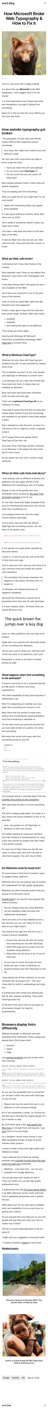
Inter (4, 1131)
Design (6, 1378)
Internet (15, 1378)
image (25, 1243)
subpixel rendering (14, 1057)
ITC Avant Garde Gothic (35, 1189)
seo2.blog (8, 3)
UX (23, 1378)
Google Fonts (8, 899)
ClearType (6, 343)
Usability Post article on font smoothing (20, 799)
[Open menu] (44, 3)
